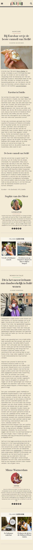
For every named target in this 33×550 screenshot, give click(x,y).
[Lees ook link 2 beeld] (24, 255)
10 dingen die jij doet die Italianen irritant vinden (24, 535)
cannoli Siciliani (21, 86)
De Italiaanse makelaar (8, 534)
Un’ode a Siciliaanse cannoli (9, 259)
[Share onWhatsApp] (19, 229)
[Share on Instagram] (15, 229)
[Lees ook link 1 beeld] (8, 255)
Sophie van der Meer (17, 43)
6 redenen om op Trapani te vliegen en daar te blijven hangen (24, 260)
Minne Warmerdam (17, 290)
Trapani (26, 97)
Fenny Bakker (21, 71)
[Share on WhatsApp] (13, 229)
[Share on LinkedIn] (20, 229)
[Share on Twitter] (17, 229)
